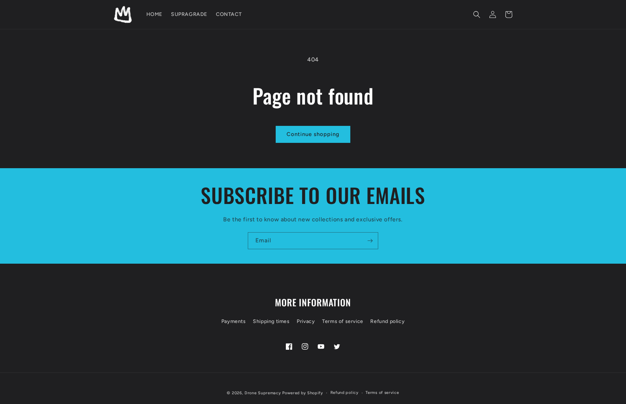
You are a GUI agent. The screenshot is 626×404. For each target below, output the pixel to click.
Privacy (306, 321)
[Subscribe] (370, 240)
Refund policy (387, 321)
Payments (233, 321)
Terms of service (342, 321)
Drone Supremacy (263, 393)
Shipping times (271, 321)
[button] (477, 14)
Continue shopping (313, 134)
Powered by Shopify (302, 393)
